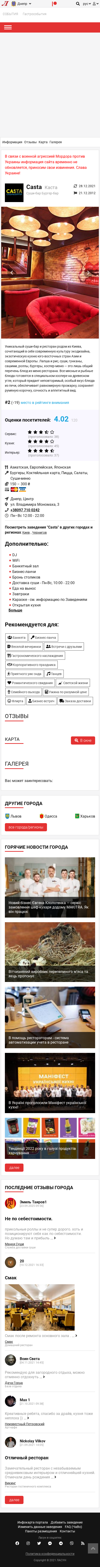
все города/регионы (26, 827)
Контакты (67, 1531)
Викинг (10, 1483)
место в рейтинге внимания (45, 402)
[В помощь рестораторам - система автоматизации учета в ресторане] (50, 1047)
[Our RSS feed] (83, 1543)
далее (14, 1167)
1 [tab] (29, 334)
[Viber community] (72, 1543)
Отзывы (30, 142)
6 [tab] (64, 334)
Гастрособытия (35, 14)
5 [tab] (57, 334)
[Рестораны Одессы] (42, 817)
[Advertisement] (50, 85)
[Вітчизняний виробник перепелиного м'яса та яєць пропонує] (50, 980)
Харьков (87, 816)
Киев (26, 532)
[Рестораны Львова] (7, 817)
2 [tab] (36, 334)
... (52, 1238)
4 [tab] (50, 334)
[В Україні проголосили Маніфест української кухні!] (50, 1112)
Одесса (51, 816)
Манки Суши (14, 1244)
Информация (12, 142)
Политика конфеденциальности (50, 1554)
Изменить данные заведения (40, 1527)
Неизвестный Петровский (24, 1424)
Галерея (56, 142)
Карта (43, 142)
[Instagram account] (28, 1543)
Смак (9, 1342)
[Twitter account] (39, 1543)
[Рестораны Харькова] (77, 817)
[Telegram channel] (61, 1543)
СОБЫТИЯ (10, 14)
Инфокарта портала (32, 1522)
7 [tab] (71, 334)
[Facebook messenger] (50, 1543)
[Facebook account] (17, 1543)
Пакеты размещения (41, 1531)
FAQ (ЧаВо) (73, 1527)
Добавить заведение (67, 1522)
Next (88, 272)
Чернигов (39, 532)
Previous (11, 272)
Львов (15, 816)
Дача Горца (14, 1383)
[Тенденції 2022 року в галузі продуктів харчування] (50, 1157)
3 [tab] (43, 334)
